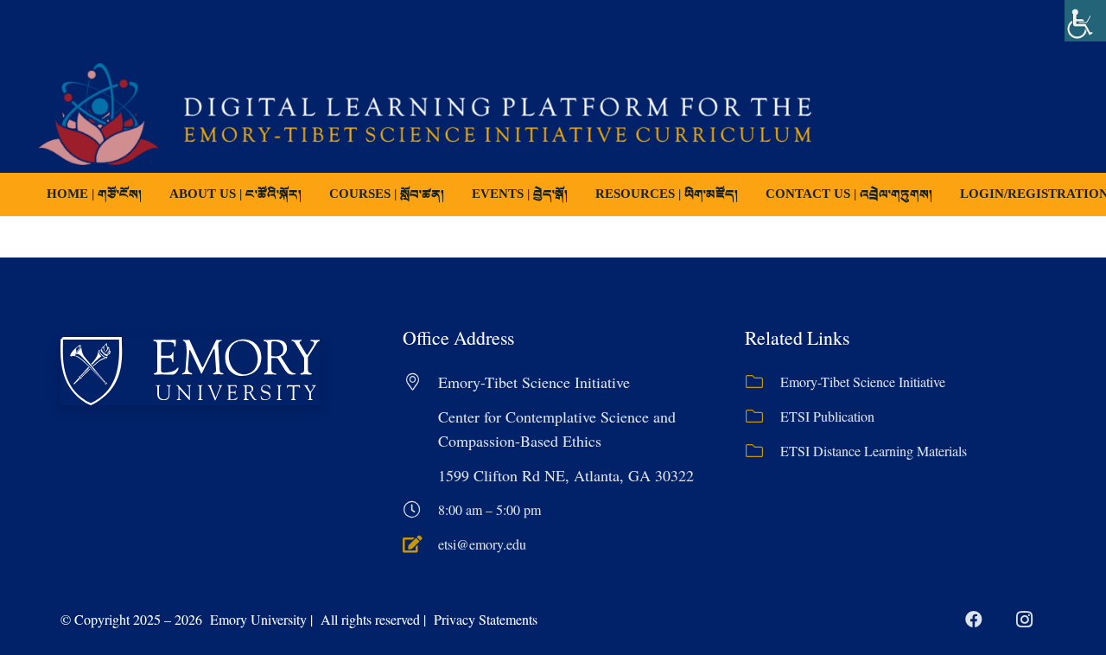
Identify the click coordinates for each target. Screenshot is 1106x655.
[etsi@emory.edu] (420, 544)
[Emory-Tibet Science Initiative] (762, 382)
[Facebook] (973, 619)
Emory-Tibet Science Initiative (862, 381)
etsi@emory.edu (482, 544)
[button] (456, 194)
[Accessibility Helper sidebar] (1085, 20)
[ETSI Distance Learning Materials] (762, 451)
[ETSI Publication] (762, 416)
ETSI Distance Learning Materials (873, 451)
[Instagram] (1024, 619)
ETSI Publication (827, 416)
